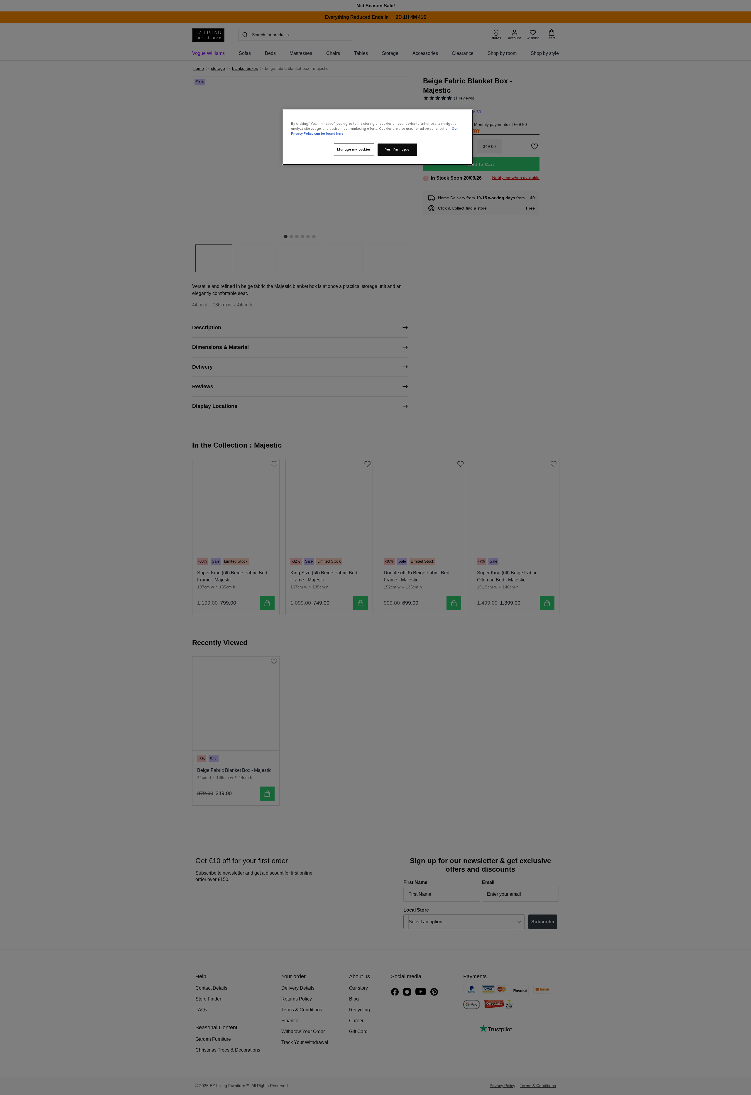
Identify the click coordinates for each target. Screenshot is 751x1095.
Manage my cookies (354, 149)
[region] (377, 137)
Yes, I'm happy (397, 149)
